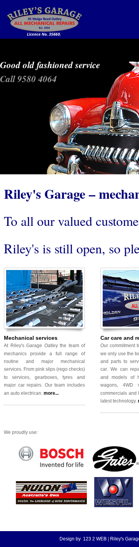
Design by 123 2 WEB (83, 539)
